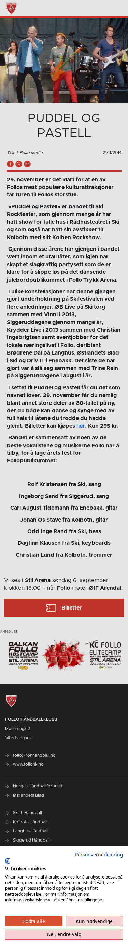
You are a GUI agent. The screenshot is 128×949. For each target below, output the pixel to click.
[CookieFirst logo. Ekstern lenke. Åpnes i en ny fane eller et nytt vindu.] (7, 861)
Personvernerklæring (99, 854)
